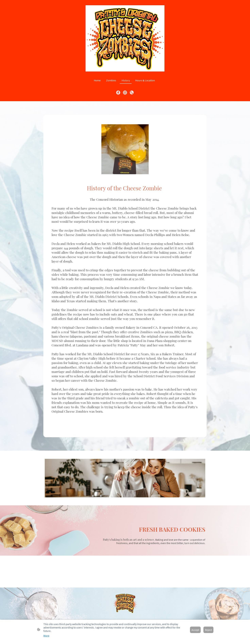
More (46, 635)
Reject (208, 630)
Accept (195, 630)
